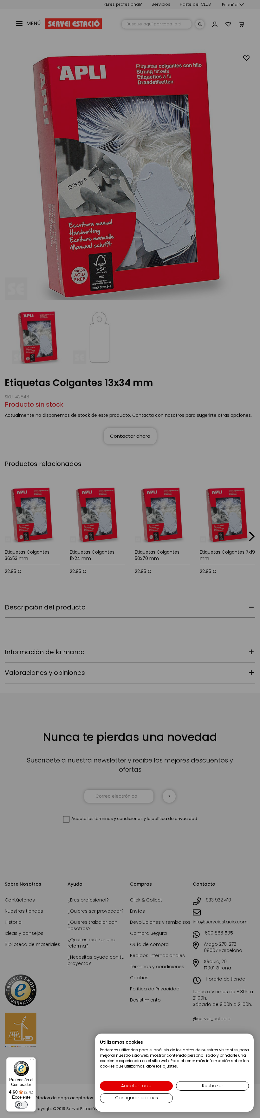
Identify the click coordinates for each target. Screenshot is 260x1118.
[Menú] (32, 1061)
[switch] (21, 1104)
